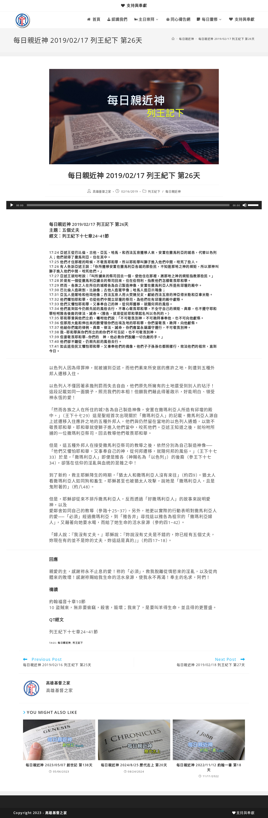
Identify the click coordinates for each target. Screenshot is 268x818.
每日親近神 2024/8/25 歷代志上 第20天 (134, 765)
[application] (134, 205)
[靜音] (244, 205)
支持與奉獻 (137, 5)
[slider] (254, 204)
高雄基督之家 (102, 191)
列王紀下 (154, 191)
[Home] (173, 39)
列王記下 (78, 642)
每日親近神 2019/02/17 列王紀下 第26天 (226, 39)
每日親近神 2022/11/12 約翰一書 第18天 (209, 767)
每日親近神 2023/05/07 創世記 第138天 (59, 765)
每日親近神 (173, 191)
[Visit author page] (31, 688)
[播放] (12, 205)
